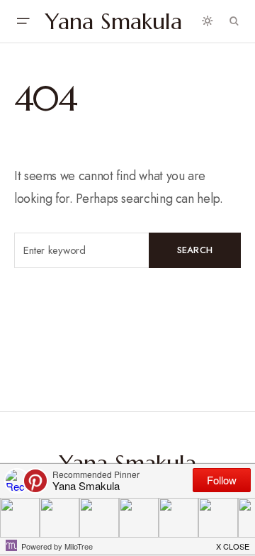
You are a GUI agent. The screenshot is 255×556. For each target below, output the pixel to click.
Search (195, 250)
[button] (22, 21)
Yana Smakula (113, 21)
